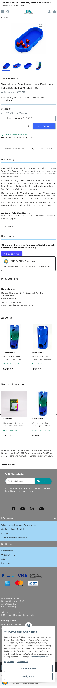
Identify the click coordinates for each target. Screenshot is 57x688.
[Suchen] (7, 12)
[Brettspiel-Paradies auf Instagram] (32, 508)
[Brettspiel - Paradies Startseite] (28, 11)
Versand (23, 113)
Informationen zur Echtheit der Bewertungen (24, 683)
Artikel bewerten (11, 254)
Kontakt (5, 533)
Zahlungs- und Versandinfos (14, 537)
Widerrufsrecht (8, 555)
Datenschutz (22, 661)
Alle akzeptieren (28, 668)
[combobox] (28, 118)
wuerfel (11, 226)
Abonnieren (43, 481)
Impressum (9, 661)
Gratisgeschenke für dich (12, 529)
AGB (3, 559)
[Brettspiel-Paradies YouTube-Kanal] (23, 508)
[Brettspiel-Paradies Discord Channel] (41, 508)
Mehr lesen (7, 465)
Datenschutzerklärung (38, 657)
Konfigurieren (28, 676)
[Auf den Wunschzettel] (40, 27)
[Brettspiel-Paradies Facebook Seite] (13, 508)
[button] (49, 12)
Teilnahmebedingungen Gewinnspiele (18, 525)
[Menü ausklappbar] (2, 12)
